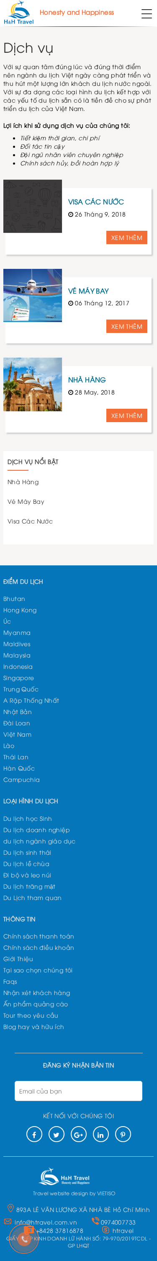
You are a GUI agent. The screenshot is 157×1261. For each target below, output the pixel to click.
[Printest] (123, 1134)
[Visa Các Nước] (32, 206)
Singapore (18, 677)
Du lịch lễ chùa (26, 863)
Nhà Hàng (87, 379)
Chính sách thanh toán (38, 936)
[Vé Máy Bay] (32, 295)
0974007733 (118, 1222)
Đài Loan (16, 723)
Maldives (16, 643)
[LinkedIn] (101, 1134)
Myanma (17, 632)
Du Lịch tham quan (32, 897)
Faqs (10, 981)
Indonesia (18, 666)
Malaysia (17, 655)
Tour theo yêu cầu (31, 1015)
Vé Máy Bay (88, 290)
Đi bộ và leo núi (27, 875)
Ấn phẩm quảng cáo (35, 1004)
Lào (8, 745)
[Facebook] (34, 1134)
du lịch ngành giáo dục (39, 841)
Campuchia (21, 779)
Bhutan (14, 598)
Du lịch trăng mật (29, 886)
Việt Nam (17, 734)
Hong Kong (20, 610)
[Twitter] (56, 1134)
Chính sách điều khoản (38, 947)
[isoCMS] (74, 1174)
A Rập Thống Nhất (31, 700)
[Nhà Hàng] (32, 384)
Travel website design (60, 1193)
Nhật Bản (17, 711)
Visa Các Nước (96, 201)
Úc (7, 621)
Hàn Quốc (19, 768)
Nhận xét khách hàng (36, 992)
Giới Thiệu (18, 958)
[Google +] (79, 1134)
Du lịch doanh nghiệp (36, 829)
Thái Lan (15, 757)
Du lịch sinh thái (27, 852)
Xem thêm (126, 237)
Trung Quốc (21, 689)
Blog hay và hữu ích (33, 1026)
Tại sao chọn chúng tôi (38, 970)
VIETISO (106, 1193)
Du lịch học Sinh (27, 818)
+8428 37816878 (60, 1230)
